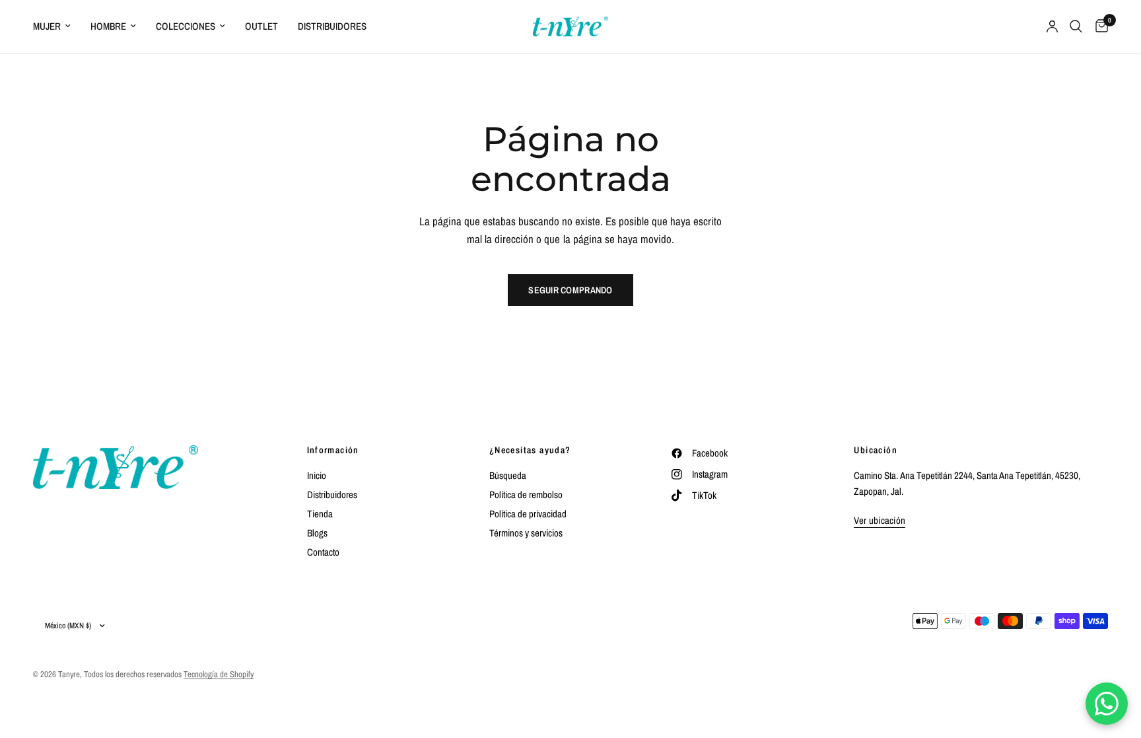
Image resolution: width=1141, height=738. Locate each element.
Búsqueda (507, 475)
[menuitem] (57, 26)
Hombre (108, 26)
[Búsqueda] (1076, 26)
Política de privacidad (528, 514)
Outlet (261, 26)
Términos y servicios (526, 533)
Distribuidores (332, 26)
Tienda (320, 514)
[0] (1098, 26)
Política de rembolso (526, 494)
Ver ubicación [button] (879, 520)
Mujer (47, 26)
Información (333, 450)
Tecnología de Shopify (219, 674)
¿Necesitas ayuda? (530, 450)
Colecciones (185, 26)
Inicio (316, 475)
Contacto (323, 552)
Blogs (317, 533)
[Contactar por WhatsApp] (1107, 704)
